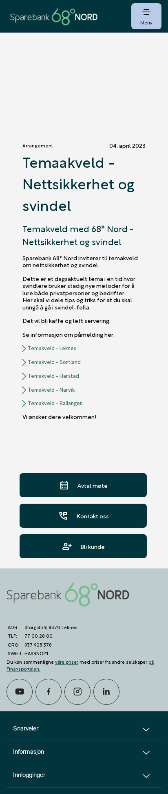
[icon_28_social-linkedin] (106, 692)
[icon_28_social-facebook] (48, 692)
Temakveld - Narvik (51, 389)
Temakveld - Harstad (53, 376)
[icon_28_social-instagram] (77, 692)
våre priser (66, 661)
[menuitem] (54, 16)
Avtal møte (83, 485)
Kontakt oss (83, 515)
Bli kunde (83, 546)
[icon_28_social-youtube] (20, 692)
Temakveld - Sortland (54, 362)
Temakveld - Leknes (52, 348)
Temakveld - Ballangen (55, 403)
